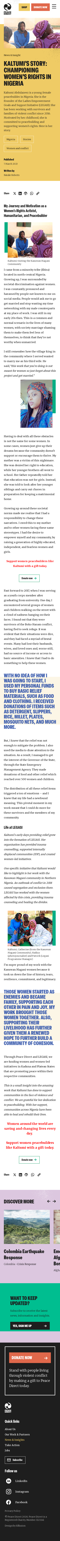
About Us (10, 1429)
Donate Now (40, 7)
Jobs (7, 1450)
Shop (24, 7)
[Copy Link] (38, 193)
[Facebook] (25, 193)
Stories (27, 139)
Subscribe (17, 1460)
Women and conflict (18, 148)
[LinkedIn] (20, 193)
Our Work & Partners (17, 1434)
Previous (48, 1201)
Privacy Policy (12, 1510)
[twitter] (14, 193)
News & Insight (12, 55)
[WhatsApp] (31, 193)
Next (54, 1201)
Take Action (12, 1445)
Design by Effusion (15, 1525)
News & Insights (14, 1439)
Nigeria (11, 139)
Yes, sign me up (22, 1326)
